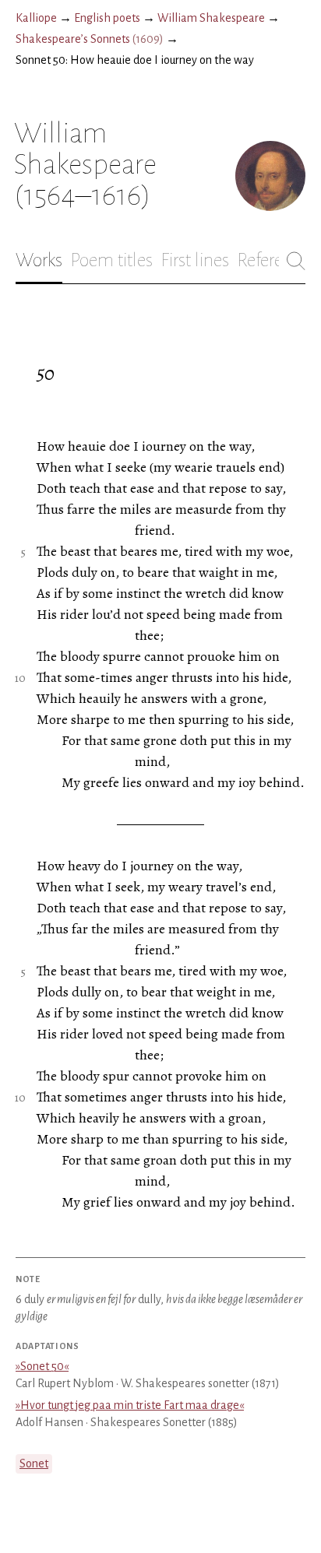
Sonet (33, 1463)
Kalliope (36, 18)
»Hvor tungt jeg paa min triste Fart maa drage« (130, 1405)
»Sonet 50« (42, 1366)
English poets (107, 18)
